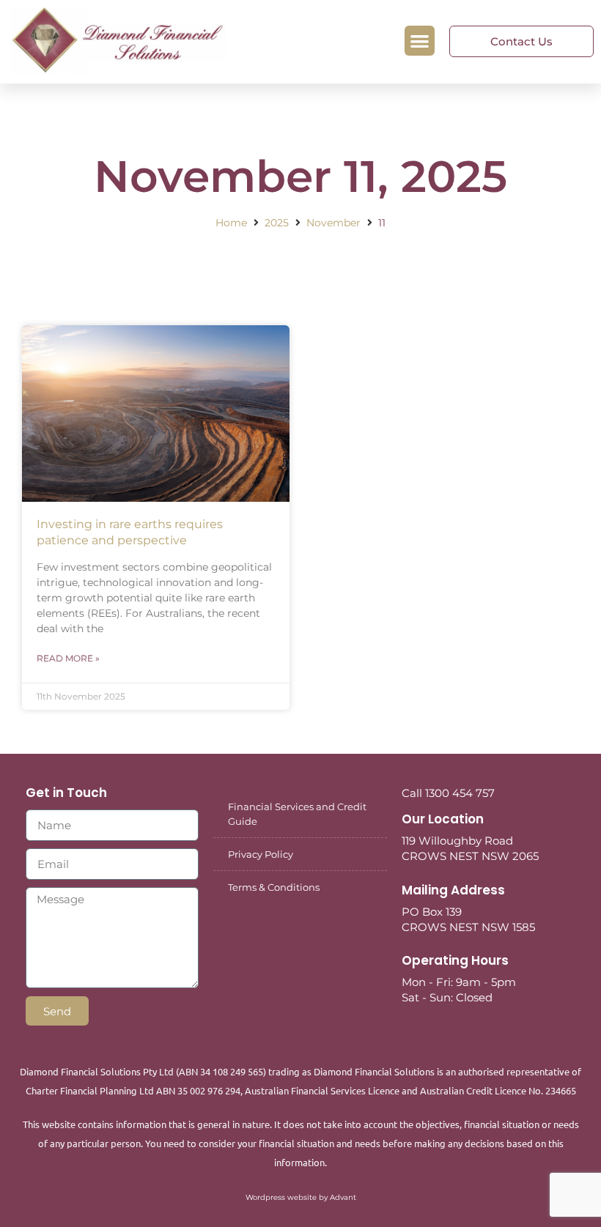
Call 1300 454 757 (448, 793)
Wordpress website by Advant (301, 1197)
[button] (420, 41)
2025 (277, 222)
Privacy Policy (260, 854)
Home (231, 222)
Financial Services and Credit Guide (297, 814)
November (333, 222)
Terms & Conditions (274, 887)
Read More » (68, 658)
